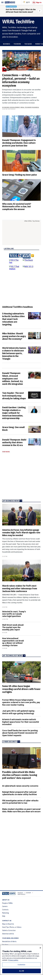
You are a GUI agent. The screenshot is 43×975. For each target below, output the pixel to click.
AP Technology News (12, 656)
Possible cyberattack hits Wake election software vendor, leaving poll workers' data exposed (19, 774)
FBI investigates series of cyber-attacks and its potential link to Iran (20, 801)
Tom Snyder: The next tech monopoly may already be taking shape (14, 395)
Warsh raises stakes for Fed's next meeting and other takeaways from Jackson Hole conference (19, 588)
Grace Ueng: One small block (13, 428)
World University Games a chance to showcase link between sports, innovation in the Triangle (14, 353)
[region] (21, 960)
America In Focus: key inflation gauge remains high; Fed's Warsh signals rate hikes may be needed (21, 532)
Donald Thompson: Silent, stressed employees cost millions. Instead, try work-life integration (12, 378)
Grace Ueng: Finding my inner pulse (19, 174)
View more (6, 452)
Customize (21, 964)
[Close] (40, 947)
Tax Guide (28, 44)
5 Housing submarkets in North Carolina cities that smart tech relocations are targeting (13, 319)
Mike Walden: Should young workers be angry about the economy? (14, 336)
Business (6, 44)
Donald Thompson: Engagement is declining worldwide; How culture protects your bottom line (19, 143)
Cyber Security (10, 742)
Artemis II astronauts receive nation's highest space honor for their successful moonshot (20, 721)
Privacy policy (13, 960)
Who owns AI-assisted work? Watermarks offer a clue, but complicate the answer (16, 206)
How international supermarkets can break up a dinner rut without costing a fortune (13, 642)
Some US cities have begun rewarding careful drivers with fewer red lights (21, 689)
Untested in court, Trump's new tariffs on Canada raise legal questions (14, 613)
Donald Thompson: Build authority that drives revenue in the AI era (14, 442)
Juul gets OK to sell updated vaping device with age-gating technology (18, 712)
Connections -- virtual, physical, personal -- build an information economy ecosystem (21, 80)
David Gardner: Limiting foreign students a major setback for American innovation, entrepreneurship (14, 413)
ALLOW (21, 971)
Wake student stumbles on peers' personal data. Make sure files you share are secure (21, 810)
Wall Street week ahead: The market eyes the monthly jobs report (13, 627)
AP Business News (11, 501)
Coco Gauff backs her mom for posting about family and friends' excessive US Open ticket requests (20, 733)
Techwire (17, 44)
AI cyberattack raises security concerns (20, 786)
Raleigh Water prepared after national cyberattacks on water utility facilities (19, 793)
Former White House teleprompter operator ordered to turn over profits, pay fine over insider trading (21, 702)
